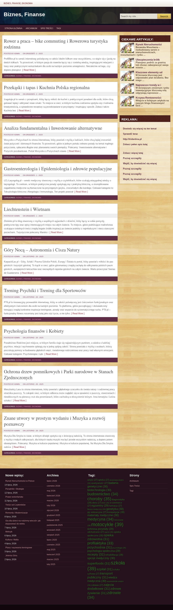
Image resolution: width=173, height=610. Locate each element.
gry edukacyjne (97, 512)
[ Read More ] (28, 70)
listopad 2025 (53, 520)
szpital (105, 569)
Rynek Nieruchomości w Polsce (19, 481)
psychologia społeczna (103, 550)
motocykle (107, 524)
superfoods (98, 563)
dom (105, 503)
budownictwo (102, 494)
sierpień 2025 (53, 535)
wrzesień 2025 (53, 530)
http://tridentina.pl (132, 139)
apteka (103, 480)
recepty (96, 554)
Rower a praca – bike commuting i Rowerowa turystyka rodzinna (56, 44)
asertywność (99, 483)
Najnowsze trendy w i (148, 85)
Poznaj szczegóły (132, 158)
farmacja (115, 505)
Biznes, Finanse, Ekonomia (18, 3)
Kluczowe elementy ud (149, 72)
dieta (96, 502)
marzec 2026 (53, 500)
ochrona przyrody (100, 528)
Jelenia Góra (11, 555)
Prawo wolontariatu (14, 497)
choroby (99, 498)
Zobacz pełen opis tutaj (135, 144)
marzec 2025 (53, 559)
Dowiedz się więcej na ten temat (139, 128)
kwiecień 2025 (53, 554)
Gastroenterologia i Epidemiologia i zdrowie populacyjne (58, 168)
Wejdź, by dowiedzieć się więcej (140, 163)
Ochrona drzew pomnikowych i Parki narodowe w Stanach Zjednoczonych (58, 374)
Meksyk (8, 532)
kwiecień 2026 (53, 495)
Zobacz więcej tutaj (133, 153)
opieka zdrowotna (100, 537)
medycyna (100, 519)
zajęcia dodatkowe (100, 586)
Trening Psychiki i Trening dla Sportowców (45, 290)
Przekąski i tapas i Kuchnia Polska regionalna (47, 87)
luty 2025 (51, 564)
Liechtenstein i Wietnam (27, 209)
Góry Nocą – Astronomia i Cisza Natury (42, 249)
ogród (109, 532)
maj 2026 (51, 491)
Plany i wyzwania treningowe (18, 547)
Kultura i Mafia (12, 539)
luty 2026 (51, 505)
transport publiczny (100, 575)
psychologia (119, 548)
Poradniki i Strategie (14, 489)
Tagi (58, 28)
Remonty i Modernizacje (16, 513)
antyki (92, 480)
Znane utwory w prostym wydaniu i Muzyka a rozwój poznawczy (54, 421)
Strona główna (13, 28)
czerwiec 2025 (53, 545)
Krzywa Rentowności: (149, 97)
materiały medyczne (103, 515)
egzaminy (100, 505)
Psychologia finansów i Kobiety (34, 331)
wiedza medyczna (102, 579)
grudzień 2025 (53, 515)
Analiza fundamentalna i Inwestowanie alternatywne (53, 128)
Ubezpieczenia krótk (148, 59)
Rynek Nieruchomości (149, 44)
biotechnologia (99, 490)
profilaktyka (100, 543)
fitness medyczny (96, 509)
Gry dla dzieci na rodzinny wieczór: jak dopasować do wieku (23, 522)
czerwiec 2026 (53, 486)
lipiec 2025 (52, 540)
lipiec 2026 (52, 481)
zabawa (97, 585)
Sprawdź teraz (130, 134)
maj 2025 (51, 549)
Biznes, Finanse (24, 14)
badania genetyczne (102, 484)
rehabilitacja (114, 554)
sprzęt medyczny (101, 558)
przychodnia (99, 547)
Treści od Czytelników (15, 505)
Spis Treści (47, 28)
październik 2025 (55, 525)
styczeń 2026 (53, 510)
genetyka (115, 509)
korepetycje (116, 512)
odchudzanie (95, 532)
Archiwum (31, 28)
